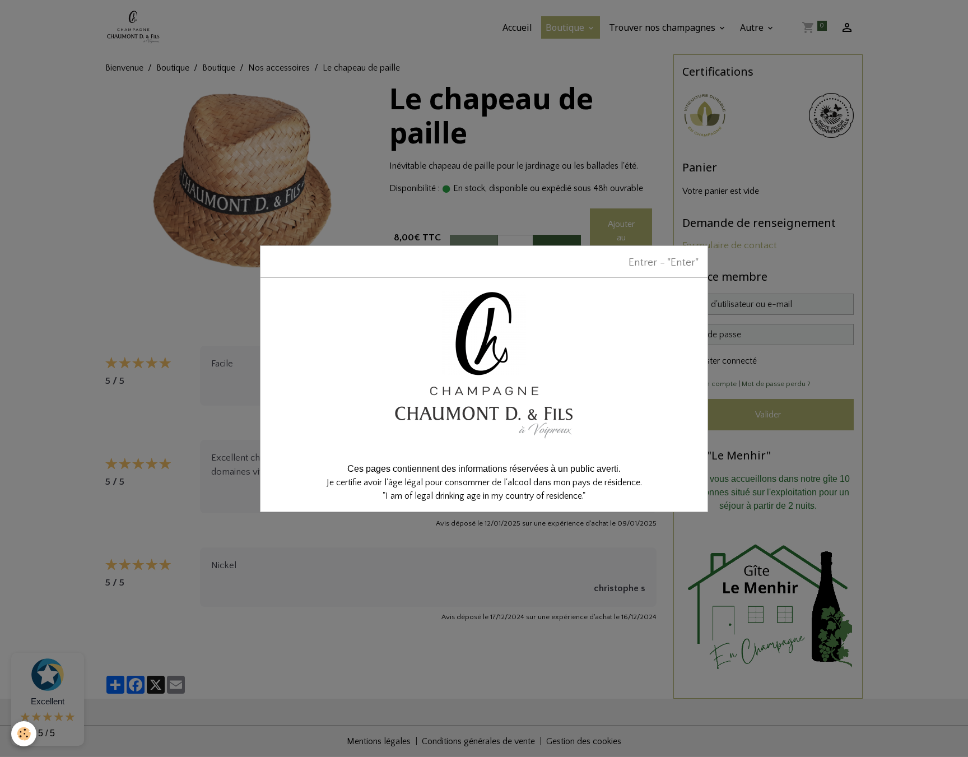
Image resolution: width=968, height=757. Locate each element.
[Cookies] (23, 733)
